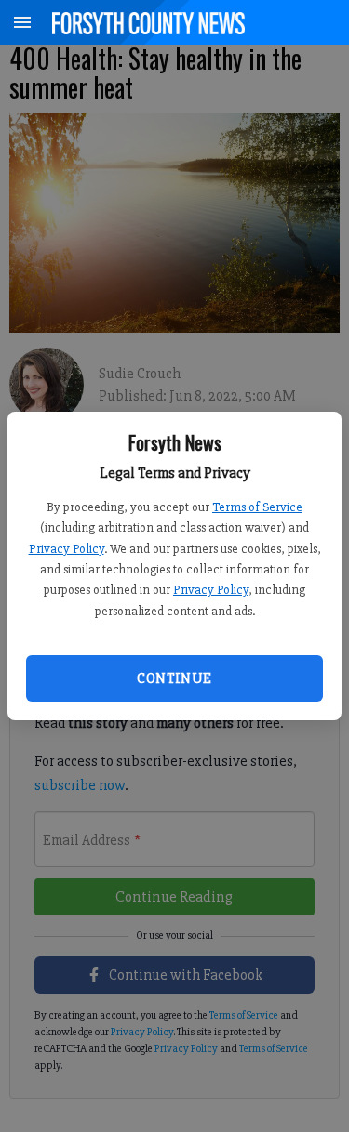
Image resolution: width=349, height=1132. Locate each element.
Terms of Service (257, 507)
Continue (174, 678)
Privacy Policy (66, 549)
